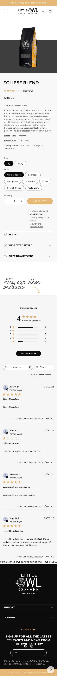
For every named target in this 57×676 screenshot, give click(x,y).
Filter (45, 181)
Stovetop (30, 181)
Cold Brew (33, 188)
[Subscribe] (43, 652)
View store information (36, 225)
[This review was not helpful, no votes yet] (51, 418)
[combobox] (42, 374)
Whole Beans (14, 174)
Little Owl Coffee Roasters (23, 672)
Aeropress (12, 181)
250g (20, 163)
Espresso (33, 174)
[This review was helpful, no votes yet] (46, 418)
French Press (14, 188)
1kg (8, 163)
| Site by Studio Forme (43, 672)
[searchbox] (15, 367)
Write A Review (28, 353)
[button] (6, 11)
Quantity (8, 195)
